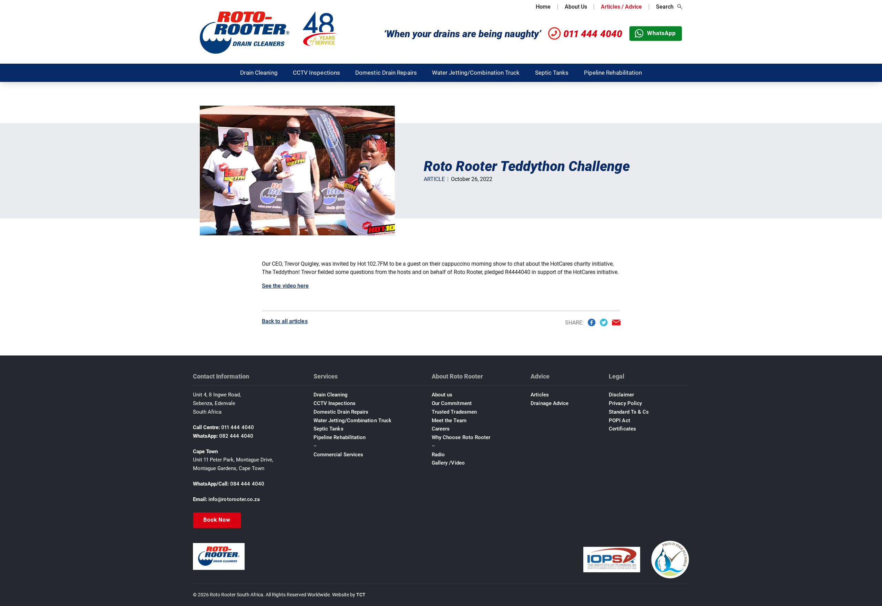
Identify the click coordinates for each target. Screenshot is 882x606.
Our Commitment (452, 403)
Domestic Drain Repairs (386, 72)
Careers (441, 429)
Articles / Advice (621, 6)
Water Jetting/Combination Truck (476, 72)
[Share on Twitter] (603, 322)
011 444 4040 (593, 34)
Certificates (622, 429)
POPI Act (619, 420)
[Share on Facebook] (591, 322)
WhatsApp (661, 33)
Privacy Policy (625, 403)
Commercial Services (338, 454)
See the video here (285, 286)
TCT (361, 594)
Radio (438, 454)
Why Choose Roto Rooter (461, 437)
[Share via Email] (616, 322)
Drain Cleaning (259, 72)
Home (543, 6)
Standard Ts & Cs (629, 412)
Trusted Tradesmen (454, 412)
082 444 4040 (236, 436)
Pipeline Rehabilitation (613, 72)
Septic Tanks (552, 72)
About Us (576, 6)
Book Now (216, 520)
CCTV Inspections (316, 72)
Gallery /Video (448, 463)
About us (442, 395)
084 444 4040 (247, 484)
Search (665, 6)
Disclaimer (621, 395)
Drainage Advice (549, 403)
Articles (540, 395)
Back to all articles (285, 321)
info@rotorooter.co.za (234, 499)
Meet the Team (449, 420)
